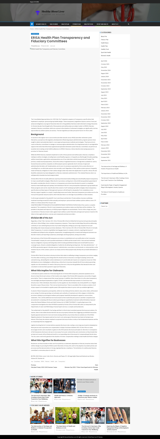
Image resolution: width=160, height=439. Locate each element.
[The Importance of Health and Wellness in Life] (67, 415)
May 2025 (104, 67)
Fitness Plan (77, 24)
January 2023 (105, 110)
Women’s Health (41, 24)
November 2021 (105, 154)
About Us (115, 24)
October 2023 (105, 86)
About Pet (104, 36)
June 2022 (104, 132)
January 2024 (105, 76)
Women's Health (105, 55)
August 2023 (104, 92)
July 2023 (103, 95)
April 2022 (104, 138)
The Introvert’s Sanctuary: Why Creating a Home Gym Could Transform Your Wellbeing (40, 397)
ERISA (42, 361)
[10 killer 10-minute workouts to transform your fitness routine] (88, 385)
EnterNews (91, 437)
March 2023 (104, 104)
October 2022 (105, 120)
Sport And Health (102, 24)
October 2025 (105, 64)
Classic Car (104, 206)
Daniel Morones (36, 46)
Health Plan (65, 24)
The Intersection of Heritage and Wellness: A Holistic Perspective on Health (41, 428)
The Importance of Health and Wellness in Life (114, 173)
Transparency (61, 361)
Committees (37, 361)
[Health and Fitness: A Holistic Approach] (64, 385)
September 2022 (106, 123)
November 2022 (105, 117)
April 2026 (104, 61)
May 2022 (104, 135)
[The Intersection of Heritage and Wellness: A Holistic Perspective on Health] (42, 415)
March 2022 (104, 141)
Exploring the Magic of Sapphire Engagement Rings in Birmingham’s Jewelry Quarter (118, 428)
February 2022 (105, 145)
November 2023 (105, 82)
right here (90, 287)
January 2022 (105, 148)
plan (56, 361)
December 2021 (105, 151)
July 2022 (103, 129)
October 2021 (105, 157)
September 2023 (106, 89)
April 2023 (104, 101)
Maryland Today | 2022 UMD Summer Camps (44, 366)
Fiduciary (47, 361)
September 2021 (106, 160)
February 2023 (105, 107)
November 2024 (105, 70)
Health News (54, 24)
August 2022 (104, 126)
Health (52, 361)
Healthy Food (88, 24)
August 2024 (104, 73)
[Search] (129, 24)
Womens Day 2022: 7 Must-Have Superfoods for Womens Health (81, 367)
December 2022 (105, 114)
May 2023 (104, 98)
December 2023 (105, 79)
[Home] (32, 24)
